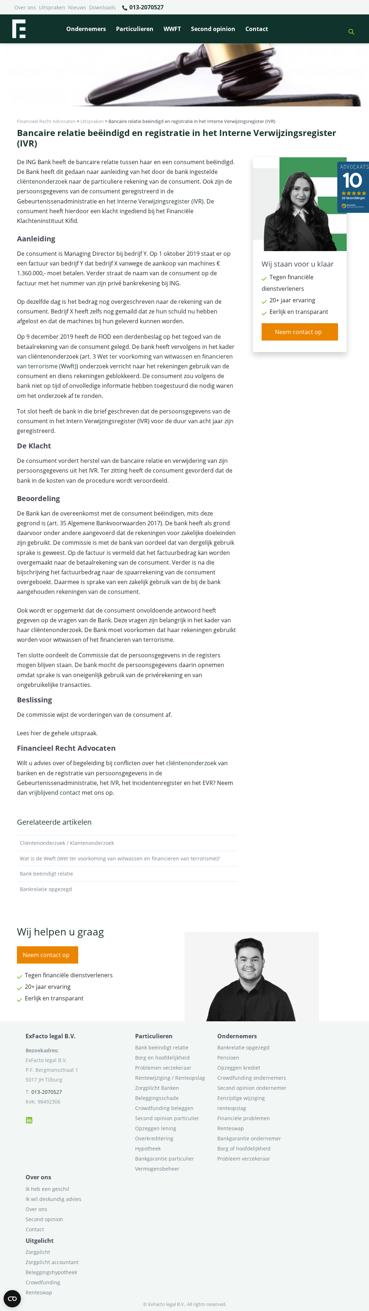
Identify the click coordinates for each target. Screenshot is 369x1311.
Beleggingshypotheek (51, 1272)
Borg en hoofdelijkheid (162, 1057)
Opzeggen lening (155, 1128)
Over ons (25, 7)
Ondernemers (86, 29)
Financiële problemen (243, 1118)
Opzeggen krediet (238, 1067)
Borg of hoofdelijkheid (244, 1148)
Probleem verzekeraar (243, 1158)
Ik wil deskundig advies (53, 1199)
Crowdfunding (43, 1282)
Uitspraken (52, 7)
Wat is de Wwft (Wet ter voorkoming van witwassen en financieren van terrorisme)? (120, 858)
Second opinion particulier (167, 1118)
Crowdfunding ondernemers (251, 1077)
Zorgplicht (38, 1252)
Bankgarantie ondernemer (249, 1138)
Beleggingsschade (157, 1098)
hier (36, 733)
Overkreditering (154, 1138)
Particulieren (135, 29)
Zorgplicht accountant (52, 1262)
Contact (256, 29)
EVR (208, 783)
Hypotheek (148, 1148)
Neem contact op (298, 332)
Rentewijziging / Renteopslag (170, 1077)
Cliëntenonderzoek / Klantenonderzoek (67, 842)
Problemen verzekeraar (163, 1067)
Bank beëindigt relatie (46, 873)
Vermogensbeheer (157, 1168)
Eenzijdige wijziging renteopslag (241, 1103)
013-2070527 (146, 7)
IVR (114, 783)
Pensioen (228, 1057)
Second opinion (213, 29)
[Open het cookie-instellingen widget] (12, 1298)
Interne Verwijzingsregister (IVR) (160, 201)
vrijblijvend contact (54, 793)
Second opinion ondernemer (251, 1087)
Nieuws (77, 7)
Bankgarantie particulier (164, 1158)
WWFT (172, 29)
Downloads (102, 7)
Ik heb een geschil (47, 1188)
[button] (348, 29)
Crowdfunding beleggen (164, 1108)
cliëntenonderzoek (42, 181)
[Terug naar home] (19, 28)
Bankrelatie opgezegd (46, 889)
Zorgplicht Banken (157, 1087)
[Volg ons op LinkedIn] (29, 1119)
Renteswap (230, 1128)
